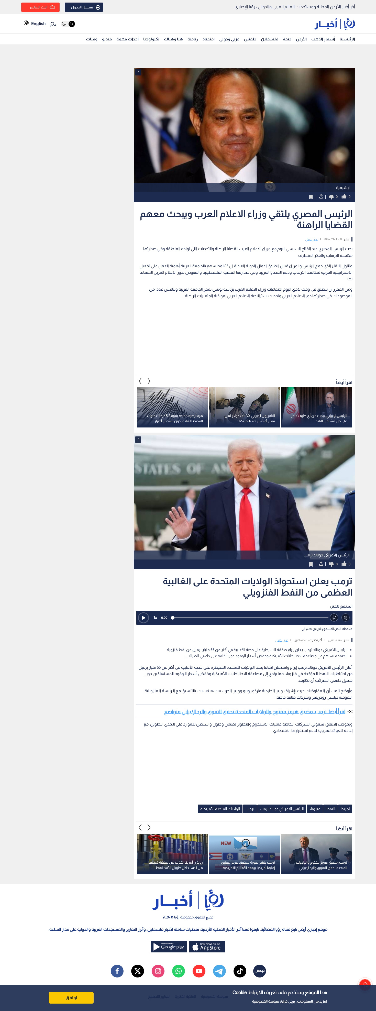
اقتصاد (209, 39)
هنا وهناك (173, 39)
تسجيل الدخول (82, 7)
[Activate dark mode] (68, 24)
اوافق (71, 997)
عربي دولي (311, 239)
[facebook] (117, 971)
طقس (250, 39)
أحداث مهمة (127, 39)
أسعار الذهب (323, 39)
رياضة (192, 39)
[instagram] (158, 971)
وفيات (91, 39)
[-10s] (334, 617)
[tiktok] (240, 971)
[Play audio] (143, 618)
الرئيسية (347, 39)
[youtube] (199, 971)
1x (155, 617)
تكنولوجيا (151, 39)
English (38, 23)
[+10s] (345, 617)
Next (140, 381)
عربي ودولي (229, 39)
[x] (137, 971)
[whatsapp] (178, 971)
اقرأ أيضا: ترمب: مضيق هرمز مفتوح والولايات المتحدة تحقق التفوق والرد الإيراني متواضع (254, 711)
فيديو (107, 39)
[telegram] (219, 971)
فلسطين (269, 39)
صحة (287, 39)
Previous (149, 381)
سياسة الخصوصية (265, 1001)
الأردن (301, 39)
